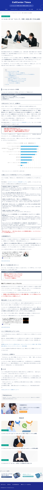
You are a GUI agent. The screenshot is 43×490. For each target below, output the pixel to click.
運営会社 (9, 484)
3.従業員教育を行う (12, 75)
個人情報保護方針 (15, 484)
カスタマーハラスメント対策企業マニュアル (21, 122)
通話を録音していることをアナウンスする (17, 80)
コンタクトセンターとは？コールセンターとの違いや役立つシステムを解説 (19, 433)
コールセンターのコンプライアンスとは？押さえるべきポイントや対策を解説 (19, 448)
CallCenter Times (21, 2)
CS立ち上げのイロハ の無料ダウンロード (10, 389)
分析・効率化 (38, 9)
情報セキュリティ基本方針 (26, 484)
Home (6, 9)
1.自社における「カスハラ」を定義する (16, 72)
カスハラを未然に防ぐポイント (12, 77)
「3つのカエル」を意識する (14, 82)
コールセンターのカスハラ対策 (12, 71)
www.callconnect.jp (5, 260)
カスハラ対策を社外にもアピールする (16, 81)
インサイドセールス (22, 9)
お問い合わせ (3, 484)
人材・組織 (31, 9)
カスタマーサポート (14, 9)
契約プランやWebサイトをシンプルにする (17, 78)
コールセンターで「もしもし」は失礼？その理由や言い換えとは (16, 463)
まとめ (7, 84)
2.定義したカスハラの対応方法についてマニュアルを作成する (21, 74)
